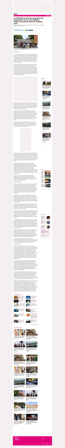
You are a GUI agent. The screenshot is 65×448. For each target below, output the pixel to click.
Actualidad (15, 15)
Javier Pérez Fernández (42, 222)
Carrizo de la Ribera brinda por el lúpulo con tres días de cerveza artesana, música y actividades (19, 398)
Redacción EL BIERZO (28, 424)
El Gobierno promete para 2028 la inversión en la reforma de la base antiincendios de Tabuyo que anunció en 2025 (31, 363)
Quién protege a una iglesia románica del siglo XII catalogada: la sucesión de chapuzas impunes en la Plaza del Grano (31, 337)
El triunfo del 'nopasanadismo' (43, 221)
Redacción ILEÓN (16, 338)
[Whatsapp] (26, 30)
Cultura (21, 15)
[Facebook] (27, 30)
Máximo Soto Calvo (43, 228)
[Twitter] (31, 30)
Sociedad (24, 15)
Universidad (29, 15)
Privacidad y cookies (32, 446)
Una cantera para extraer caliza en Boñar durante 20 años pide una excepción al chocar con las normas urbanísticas (31, 374)
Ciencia (26, 15)
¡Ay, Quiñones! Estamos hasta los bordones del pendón (43, 226)
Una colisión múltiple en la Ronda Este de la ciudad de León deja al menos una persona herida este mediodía (31, 349)
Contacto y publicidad (40, 446)
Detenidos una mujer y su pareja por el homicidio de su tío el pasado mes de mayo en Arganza (19, 410)
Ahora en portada (16, 353)
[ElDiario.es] (48, 15)
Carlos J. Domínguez (28, 339)
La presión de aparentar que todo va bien (43, 217)
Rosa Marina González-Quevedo (43, 218)
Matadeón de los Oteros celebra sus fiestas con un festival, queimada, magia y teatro (46, 128)
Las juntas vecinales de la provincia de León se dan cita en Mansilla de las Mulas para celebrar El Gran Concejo (19, 349)
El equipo (28, 446)
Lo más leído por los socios (18, 327)
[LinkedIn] (32, 30)
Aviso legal (36, 446)
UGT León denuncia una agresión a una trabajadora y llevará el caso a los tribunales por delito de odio (19, 337)
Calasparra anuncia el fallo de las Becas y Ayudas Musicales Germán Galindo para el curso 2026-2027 (42, 172)
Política (18, 15)
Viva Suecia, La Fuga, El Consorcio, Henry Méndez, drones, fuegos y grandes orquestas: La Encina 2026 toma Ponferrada (31, 422)
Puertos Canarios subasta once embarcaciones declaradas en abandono (43, 185)
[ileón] (19, 437)
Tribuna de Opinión (43, 214)
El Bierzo (33, 15)
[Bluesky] (29, 30)
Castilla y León (36, 15)
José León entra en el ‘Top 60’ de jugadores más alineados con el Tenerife (42, 177)
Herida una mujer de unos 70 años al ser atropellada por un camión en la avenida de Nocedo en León (32, 386)
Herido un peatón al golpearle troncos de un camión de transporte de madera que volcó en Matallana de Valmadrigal (31, 410)
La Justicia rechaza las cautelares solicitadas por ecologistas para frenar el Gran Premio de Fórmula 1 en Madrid (42, 181)
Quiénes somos (24, 446)
